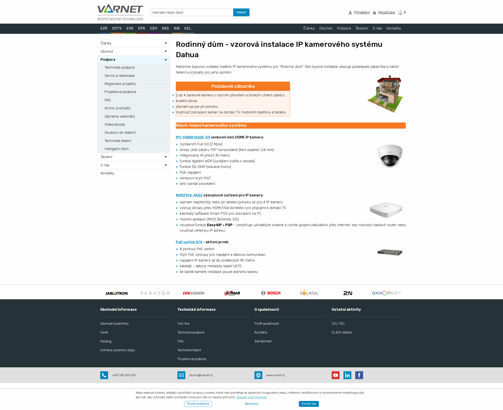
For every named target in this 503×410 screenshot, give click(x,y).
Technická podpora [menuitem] (120, 67)
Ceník (104, 332)
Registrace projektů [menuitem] (120, 84)
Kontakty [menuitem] (394, 28)
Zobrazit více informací (251, 397)
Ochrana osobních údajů (117, 350)
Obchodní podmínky (114, 323)
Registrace (386, 12)
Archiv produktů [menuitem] (118, 108)
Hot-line (183, 323)
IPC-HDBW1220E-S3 (193, 137)
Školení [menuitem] (362, 28)
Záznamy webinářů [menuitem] (120, 116)
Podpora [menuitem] (344, 28)
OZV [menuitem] (153, 28)
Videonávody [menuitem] (115, 124)
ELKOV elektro (342, 332)
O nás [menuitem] (377, 28)
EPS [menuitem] (141, 28)
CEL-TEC (338, 323)
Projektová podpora (191, 359)
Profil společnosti (266, 323)
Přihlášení (362, 12)
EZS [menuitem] (103, 28)
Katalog (105, 341)
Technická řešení (189, 350)
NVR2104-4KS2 (189, 195)
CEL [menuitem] (187, 28)
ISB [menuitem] (177, 28)
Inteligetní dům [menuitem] (117, 149)
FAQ (180, 341)
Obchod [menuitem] (325, 28)
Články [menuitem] (309, 28)
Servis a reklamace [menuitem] (120, 76)
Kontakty (260, 332)
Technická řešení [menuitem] (118, 141)
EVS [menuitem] (129, 28)
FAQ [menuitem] (108, 100)
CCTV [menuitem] (117, 28)
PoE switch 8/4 (189, 242)
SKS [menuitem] (165, 28)
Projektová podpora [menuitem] (120, 92)
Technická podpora (190, 332)
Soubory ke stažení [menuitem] (120, 132)
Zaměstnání (263, 341)
